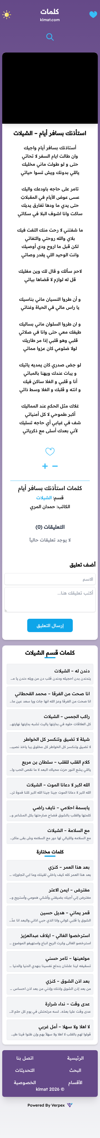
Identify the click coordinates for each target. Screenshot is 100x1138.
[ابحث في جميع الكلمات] (50, 37)
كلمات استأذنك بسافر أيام (50, 487)
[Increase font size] (45, 466)
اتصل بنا (24, 1058)
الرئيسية (75, 1058)
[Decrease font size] (55, 466)
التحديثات (24, 1070)
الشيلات (44, 497)
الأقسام (75, 1082)
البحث (75, 1070)
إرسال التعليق (50, 625)
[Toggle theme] (6, 14)
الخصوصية (25, 1082)
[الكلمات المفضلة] (93, 14)
